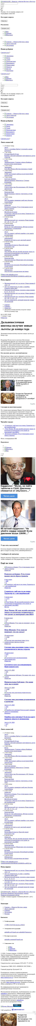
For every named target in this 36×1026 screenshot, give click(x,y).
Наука (6, 160)
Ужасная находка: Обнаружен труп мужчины (18, 260)
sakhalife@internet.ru (25, 932)
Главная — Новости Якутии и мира (17, 42)
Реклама (7, 914)
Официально (8, 270)
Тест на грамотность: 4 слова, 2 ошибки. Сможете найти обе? (17, 287)
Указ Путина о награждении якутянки (16, 271)
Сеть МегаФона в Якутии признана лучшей (18, 169)
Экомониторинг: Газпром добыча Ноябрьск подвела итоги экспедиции (18, 163)
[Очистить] (2, 8)
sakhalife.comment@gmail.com (13, 939)
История (7, 263)
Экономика (8, 167)
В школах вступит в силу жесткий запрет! (17, 240)
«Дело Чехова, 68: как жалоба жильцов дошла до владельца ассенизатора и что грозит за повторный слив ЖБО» (19, 430)
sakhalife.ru (4, 993)
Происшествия (9, 192)
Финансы (7, 713)
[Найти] (2, 5)
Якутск (6, 607)
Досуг (6, 147)
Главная (6, 304)
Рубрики (7, 306)
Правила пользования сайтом (10, 895)
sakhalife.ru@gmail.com (11, 932)
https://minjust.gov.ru (7, 977)
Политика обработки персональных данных (15, 893)
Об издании (10, 45)
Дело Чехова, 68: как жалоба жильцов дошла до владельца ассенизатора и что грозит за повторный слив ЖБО (19, 253)
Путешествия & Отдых (11, 154)
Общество (7, 205)
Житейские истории (10, 212)
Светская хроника (10, 179)
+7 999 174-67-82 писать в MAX (14, 925)
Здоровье (7, 243)
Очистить (4, 21)
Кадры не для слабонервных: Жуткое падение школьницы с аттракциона (18, 227)
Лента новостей (11, 43)
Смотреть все (5, 28)
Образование (8, 238)
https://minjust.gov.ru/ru (13, 982)
